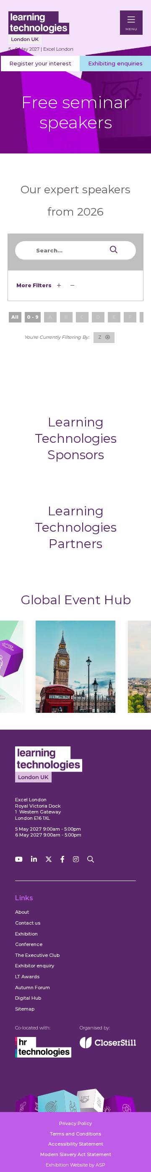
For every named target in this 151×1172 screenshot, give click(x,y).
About (22, 912)
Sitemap (24, 1009)
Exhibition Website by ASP (75, 1165)
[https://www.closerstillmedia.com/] (108, 1047)
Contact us (27, 923)
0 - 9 (33, 317)
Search (97, 249)
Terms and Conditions (75, 1134)
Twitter (48, 859)
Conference (28, 944)
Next (118, 675)
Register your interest (40, 63)
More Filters (34, 285)
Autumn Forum (32, 987)
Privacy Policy (75, 1123)
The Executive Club (37, 955)
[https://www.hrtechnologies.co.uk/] (43, 1056)
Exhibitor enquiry (34, 966)
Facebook (62, 859)
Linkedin (34, 859)
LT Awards (27, 977)
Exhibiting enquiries (115, 63)
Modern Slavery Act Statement (75, 1154)
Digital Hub (28, 998)
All (14, 317)
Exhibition (26, 934)
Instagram (76, 859)
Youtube (19, 859)
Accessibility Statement (75, 1144)
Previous (33, 675)
